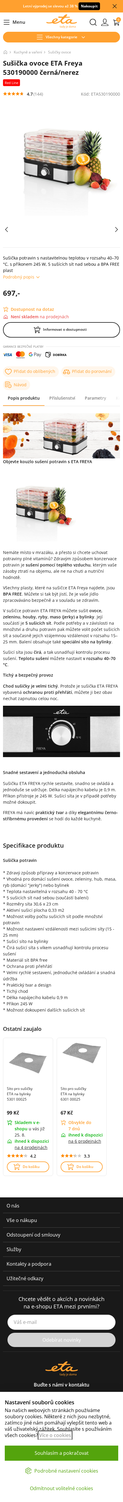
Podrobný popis (18, 277)
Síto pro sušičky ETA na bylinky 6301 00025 (73, 1094)
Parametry (95, 398)
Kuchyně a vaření (28, 52)
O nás (13, 1205)
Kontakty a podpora (29, 1264)
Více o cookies (55, 1435)
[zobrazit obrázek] (6, 229)
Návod (20, 384)
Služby (14, 1249)
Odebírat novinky (61, 1340)
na (31, 1147)
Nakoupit (89, 6)
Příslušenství (62, 398)
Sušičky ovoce (59, 52)
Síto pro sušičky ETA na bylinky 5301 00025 (20, 1094)
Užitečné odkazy (25, 1278)
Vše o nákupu (22, 1220)
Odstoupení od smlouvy (33, 1235)
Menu (14, 22)
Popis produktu (24, 398)
